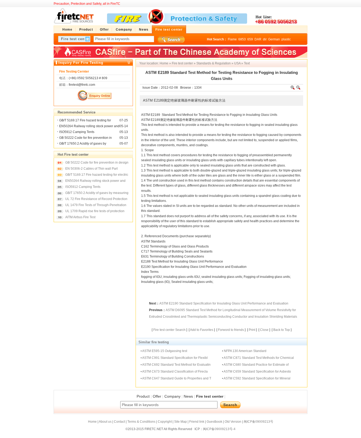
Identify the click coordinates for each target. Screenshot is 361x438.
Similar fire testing (153, 342)
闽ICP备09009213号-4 (219, 429)
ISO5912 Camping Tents (76, 132)
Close (264, 330)
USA (237, 63)
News (188, 396)
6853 (242, 39)
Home (164, 63)
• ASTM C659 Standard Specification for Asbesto (256, 371)
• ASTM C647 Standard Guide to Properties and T (176, 378)
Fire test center (182, 63)
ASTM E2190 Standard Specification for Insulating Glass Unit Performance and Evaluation (223, 303)
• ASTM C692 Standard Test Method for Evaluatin (176, 364)
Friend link (196, 421)
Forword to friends (231, 330)
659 (250, 39)
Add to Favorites (201, 330)
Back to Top (281, 330)
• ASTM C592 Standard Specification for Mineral (256, 378)
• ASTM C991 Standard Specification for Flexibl (174, 358)
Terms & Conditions (141, 421)
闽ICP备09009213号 (258, 421)
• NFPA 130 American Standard (244, 351)
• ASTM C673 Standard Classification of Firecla (174, 371)
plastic (286, 39)
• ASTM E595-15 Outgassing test (164, 351)
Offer (157, 396)
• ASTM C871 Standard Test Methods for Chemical (258, 358)
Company (172, 396)
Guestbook (214, 421)
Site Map (180, 421)
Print (252, 330)
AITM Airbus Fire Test (80, 217)
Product (143, 396)
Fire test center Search (169, 330)
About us (105, 421)
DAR (257, 39)
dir (265, 39)
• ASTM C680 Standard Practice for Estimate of (255, 364)
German (274, 39)
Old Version (233, 421)
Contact (119, 421)
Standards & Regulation (213, 63)
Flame (232, 39)
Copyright (165, 421)
